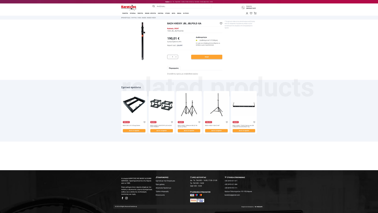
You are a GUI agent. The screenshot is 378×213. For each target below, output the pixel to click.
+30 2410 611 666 (231, 184)
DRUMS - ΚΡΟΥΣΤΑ (150, 13)
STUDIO (167, 13)
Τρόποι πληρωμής (162, 191)
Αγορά (207, 57)
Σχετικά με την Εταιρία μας (165, 181)
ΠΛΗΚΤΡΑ (125, 13)
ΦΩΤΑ (173, 13)
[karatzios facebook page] (123, 199)
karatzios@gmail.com (232, 195)
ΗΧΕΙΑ (139, 17)
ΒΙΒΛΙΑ (179, 13)
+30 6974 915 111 (231, 188)
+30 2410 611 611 (231, 181)
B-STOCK (186, 13)
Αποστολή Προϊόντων (163, 188)
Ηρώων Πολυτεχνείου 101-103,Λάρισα (238, 191)
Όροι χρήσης (160, 184)
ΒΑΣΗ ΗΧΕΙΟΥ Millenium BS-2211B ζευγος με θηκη (187, 126)
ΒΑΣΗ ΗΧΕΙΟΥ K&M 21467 (212, 125)
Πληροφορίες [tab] (174, 68)
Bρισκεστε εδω (126, 17)
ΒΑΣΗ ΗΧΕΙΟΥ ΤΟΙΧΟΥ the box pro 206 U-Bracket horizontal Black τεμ (243, 126)
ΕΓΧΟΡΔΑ (133, 13)
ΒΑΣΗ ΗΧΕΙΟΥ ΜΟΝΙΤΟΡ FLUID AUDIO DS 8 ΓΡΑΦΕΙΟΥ (161, 126)
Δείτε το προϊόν (134, 130)
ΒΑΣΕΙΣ (144, 17)
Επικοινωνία (160, 195)
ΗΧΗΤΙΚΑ (160, 13)
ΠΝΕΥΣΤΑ (140, 13)
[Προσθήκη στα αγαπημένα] (221, 23)
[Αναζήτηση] (154, 6)
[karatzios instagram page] (126, 199)
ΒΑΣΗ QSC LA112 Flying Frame (131, 125)
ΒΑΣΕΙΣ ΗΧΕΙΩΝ (151, 17)
